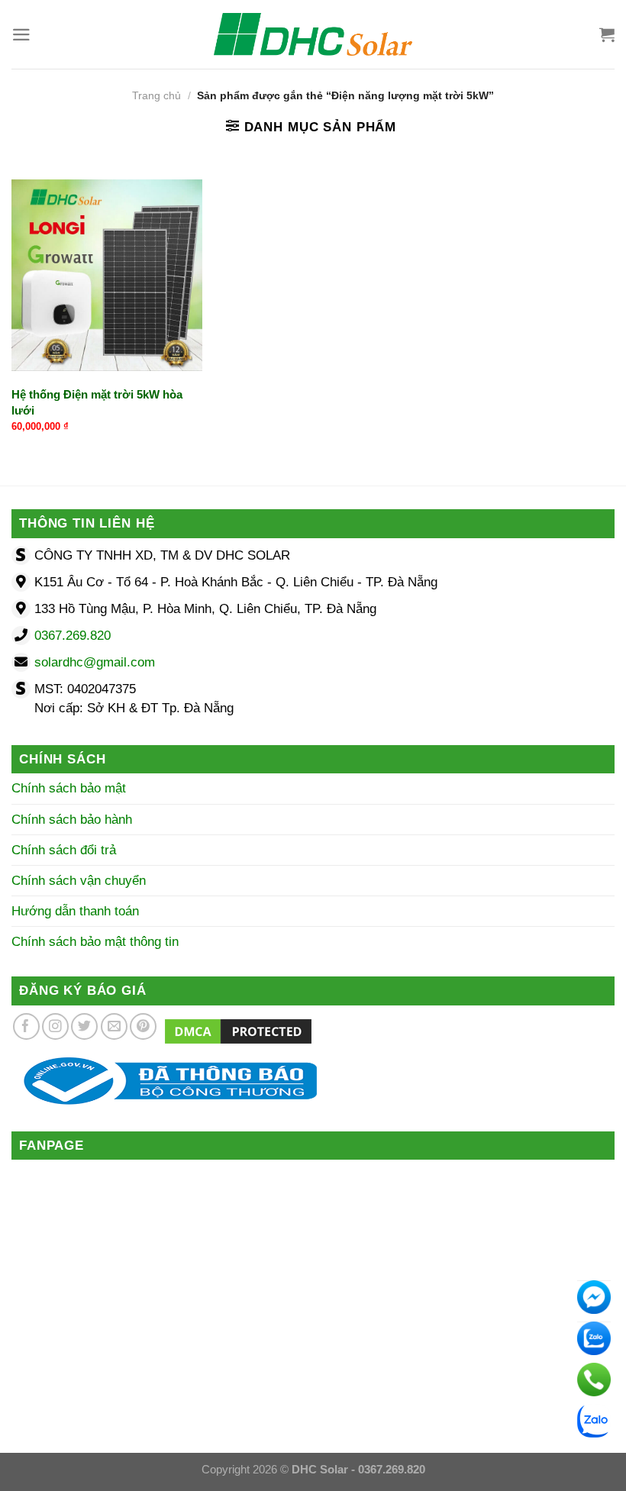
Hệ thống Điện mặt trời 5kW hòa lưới (96, 402)
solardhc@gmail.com (94, 662)
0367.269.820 (72, 635)
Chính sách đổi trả (63, 850)
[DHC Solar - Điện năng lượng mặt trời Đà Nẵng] (313, 34)
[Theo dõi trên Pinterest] (143, 1026)
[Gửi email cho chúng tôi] (114, 1026)
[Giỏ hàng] (607, 34)
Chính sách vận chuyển (78, 880)
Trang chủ (156, 96)
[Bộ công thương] (164, 1080)
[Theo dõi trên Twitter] (84, 1026)
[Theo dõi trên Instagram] (55, 1026)
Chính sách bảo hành (71, 819)
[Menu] (21, 34)
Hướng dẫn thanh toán (75, 911)
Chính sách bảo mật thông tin (95, 941)
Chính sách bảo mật (68, 788)
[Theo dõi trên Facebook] (26, 1026)
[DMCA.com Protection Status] (238, 1031)
